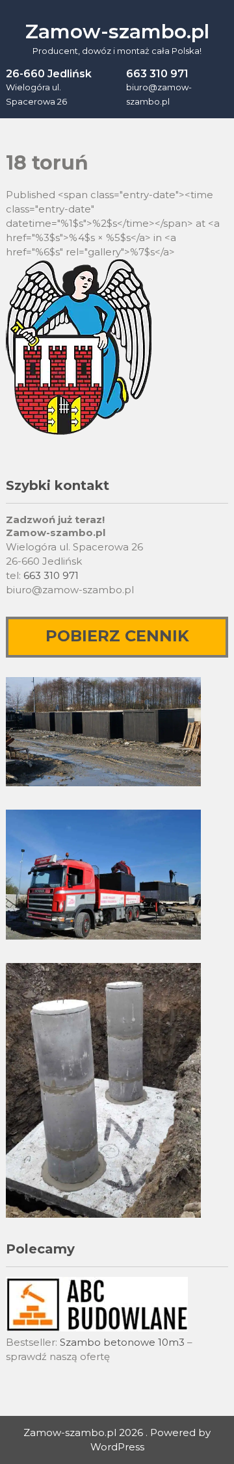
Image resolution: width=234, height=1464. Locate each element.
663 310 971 (51, 575)
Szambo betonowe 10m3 (122, 1342)
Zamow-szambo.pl (117, 31)
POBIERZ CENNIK (117, 635)
